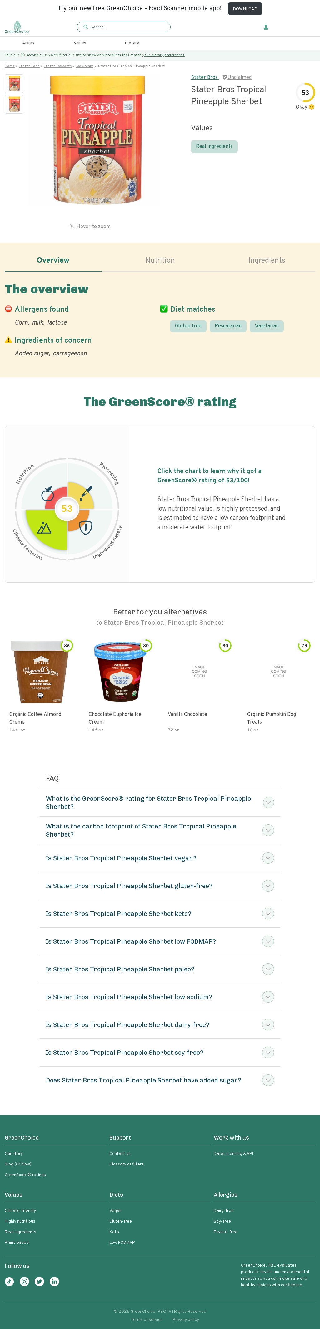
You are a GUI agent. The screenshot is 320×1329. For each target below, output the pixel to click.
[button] (123, 27)
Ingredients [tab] (266, 261)
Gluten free (188, 326)
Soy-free (222, 1221)
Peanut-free (226, 1232)
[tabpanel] (160, 318)
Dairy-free (224, 1211)
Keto (114, 1232)
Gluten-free (120, 1221)
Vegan (115, 1211)
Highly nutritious (20, 1221)
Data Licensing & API (233, 1153)
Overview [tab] (53, 261)
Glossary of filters (126, 1164)
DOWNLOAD (245, 9)
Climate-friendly (20, 1211)
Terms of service (147, 1319)
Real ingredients (214, 147)
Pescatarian (228, 326)
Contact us (120, 1153)
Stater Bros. (205, 78)
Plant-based (17, 1242)
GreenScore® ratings (25, 1175)
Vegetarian (267, 326)
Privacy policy (185, 1319)
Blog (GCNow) (18, 1164)
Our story (14, 1153)
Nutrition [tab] (160, 261)
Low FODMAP (122, 1242)
